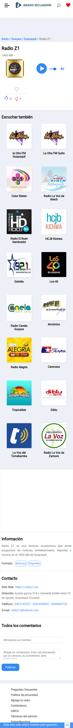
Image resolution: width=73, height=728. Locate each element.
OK (67, 725)
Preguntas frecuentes (24, 689)
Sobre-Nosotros (20, 721)
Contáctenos (19, 705)
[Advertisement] (36, 27)
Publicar (10, 667)
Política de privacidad (24, 695)
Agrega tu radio (20, 700)
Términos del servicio (24, 716)
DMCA (15, 711)
